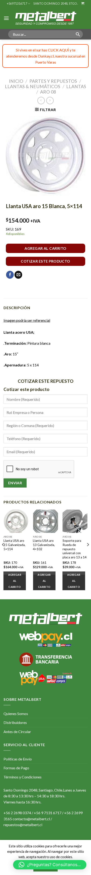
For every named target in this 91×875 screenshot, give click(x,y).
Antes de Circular (17, 731)
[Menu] (6, 18)
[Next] (87, 554)
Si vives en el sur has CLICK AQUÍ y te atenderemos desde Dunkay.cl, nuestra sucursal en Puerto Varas (45, 56)
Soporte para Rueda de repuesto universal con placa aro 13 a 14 (75, 549)
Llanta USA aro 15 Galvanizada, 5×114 (14, 545)
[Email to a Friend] (18, 275)
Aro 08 (48, 91)
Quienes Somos (16, 713)
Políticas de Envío (18, 759)
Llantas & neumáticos (32, 86)
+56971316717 (17, 3)
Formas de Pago (16, 768)
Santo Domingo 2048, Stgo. (55, 3)
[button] (49, 864)
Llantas (76, 86)
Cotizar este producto (45, 261)
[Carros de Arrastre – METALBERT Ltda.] (45, 18)
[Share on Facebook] (10, 275)
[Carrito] (82, 3)
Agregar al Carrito (45, 248)
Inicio (16, 81)
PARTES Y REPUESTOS (53, 81)
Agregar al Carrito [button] (14, 580)
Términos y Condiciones (23, 777)
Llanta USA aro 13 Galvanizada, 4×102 (44, 545)
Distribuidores (15, 722)
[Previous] (3, 554)
